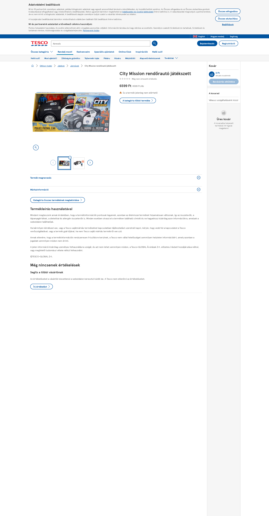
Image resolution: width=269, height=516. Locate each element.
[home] (32, 65)
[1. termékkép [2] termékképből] (71, 112)
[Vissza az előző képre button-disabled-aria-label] (53, 162)
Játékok (61, 65)
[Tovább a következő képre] (90, 162)
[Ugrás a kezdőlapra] (39, 43)
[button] (199, 36)
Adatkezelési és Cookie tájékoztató (137, 11)
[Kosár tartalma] (211, 74)
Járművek (74, 65)
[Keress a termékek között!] (154, 43)
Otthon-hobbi (46, 65)
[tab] (64, 163)
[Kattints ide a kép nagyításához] (36, 147)
